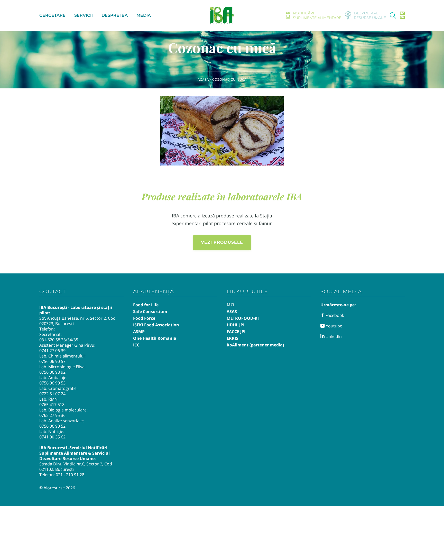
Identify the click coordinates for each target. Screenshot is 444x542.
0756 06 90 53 (52, 383)
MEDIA (143, 15)
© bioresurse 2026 (57, 488)
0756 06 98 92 (52, 372)
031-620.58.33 (52, 340)
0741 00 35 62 (52, 437)
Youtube (333, 326)
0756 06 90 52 (52, 426)
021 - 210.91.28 (70, 474)
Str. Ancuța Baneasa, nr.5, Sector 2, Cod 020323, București (77, 320)
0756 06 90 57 (52, 361)
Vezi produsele (222, 242)
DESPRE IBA (114, 15)
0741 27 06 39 (52, 350)
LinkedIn (333, 336)
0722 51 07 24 (52, 394)
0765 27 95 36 (52, 415)
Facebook (334, 315)
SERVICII (83, 15)
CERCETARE (52, 15)
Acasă (203, 79)
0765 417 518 (51, 404)
